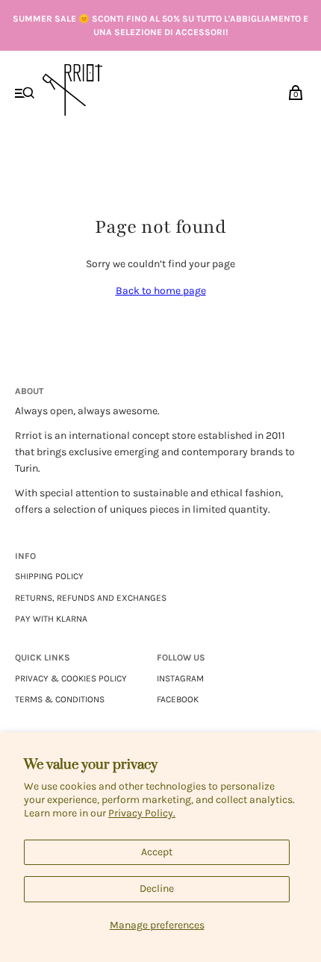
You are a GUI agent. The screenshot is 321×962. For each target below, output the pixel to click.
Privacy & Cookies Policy (71, 678)
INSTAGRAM (180, 678)
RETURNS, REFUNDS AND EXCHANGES (90, 598)
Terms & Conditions (60, 699)
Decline (157, 888)
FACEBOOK (178, 699)
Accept (156, 852)
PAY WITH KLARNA (51, 618)
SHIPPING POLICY (49, 576)
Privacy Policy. (141, 813)
